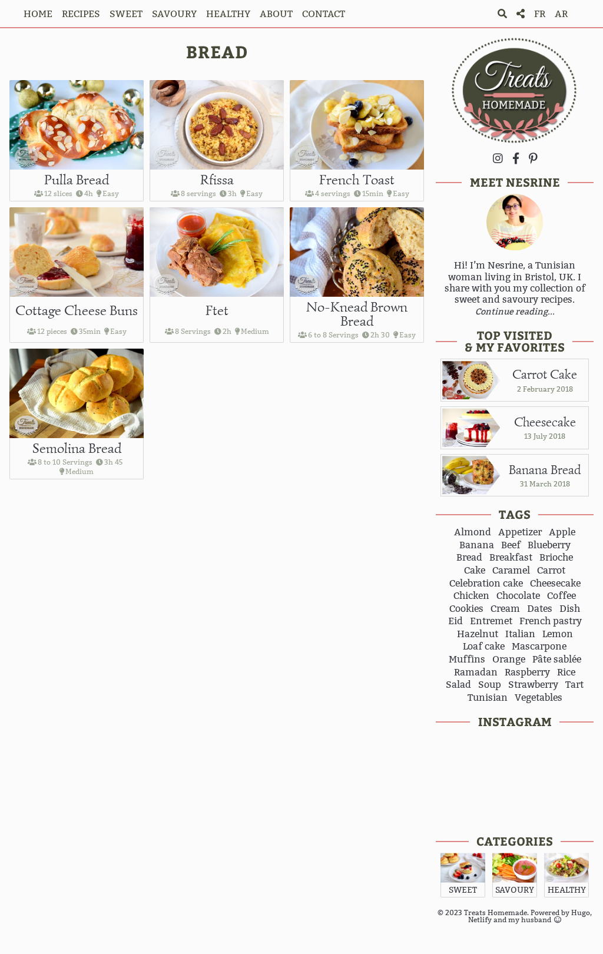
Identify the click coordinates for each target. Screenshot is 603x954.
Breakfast (510, 557)
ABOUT (276, 13)
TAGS (515, 514)
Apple (562, 532)
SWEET (126, 13)
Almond (472, 532)
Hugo (580, 912)
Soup (489, 685)
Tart (574, 685)
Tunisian (488, 698)
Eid (455, 621)
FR (539, 13)
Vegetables (538, 698)
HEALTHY (228, 13)
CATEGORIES (514, 841)
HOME (38, 13)
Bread (469, 557)
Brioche (556, 557)
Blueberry (549, 545)
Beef (511, 545)
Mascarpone (539, 646)
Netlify (480, 919)
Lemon (557, 634)
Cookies (466, 609)
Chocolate (518, 596)
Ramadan (476, 672)
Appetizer (520, 532)
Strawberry (533, 685)
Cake (474, 570)
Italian (520, 634)
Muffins (467, 659)
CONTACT (323, 13)
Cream (505, 609)
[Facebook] (515, 158)
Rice (566, 672)
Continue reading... (515, 311)
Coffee (561, 596)
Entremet (491, 621)
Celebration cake (486, 583)
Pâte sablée (556, 659)
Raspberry (527, 672)
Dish (569, 609)
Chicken (471, 596)
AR (561, 13)
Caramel (511, 570)
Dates (539, 609)
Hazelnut (477, 634)
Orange (508, 659)
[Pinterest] (533, 158)
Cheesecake (555, 583)
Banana (476, 545)
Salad (458, 685)
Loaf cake (484, 646)
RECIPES (81, 13)
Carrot (551, 570)
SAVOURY (174, 13)
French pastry (550, 621)
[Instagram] (498, 158)
